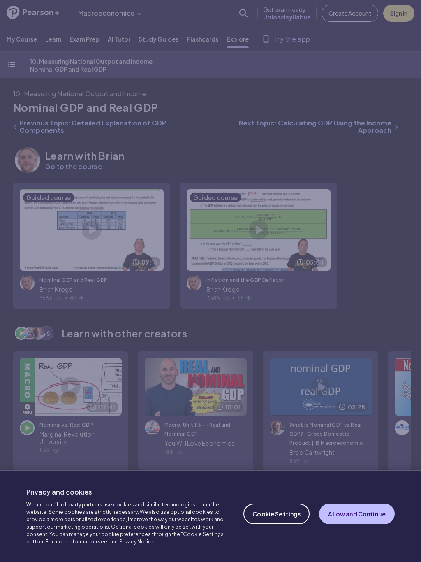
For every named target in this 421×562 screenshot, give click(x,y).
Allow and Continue (357, 514)
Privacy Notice (137, 542)
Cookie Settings (276, 514)
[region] (210, 516)
